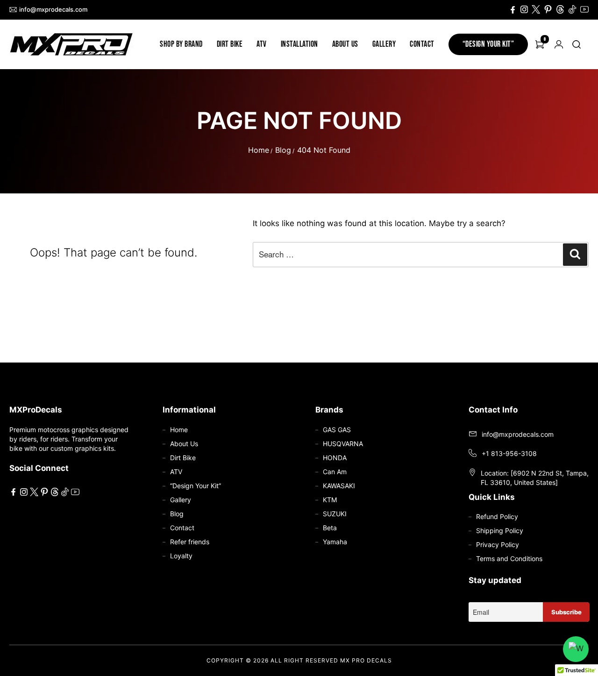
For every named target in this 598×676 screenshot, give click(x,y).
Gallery (384, 44)
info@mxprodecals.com (53, 9)
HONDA (335, 458)
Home (258, 150)
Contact (422, 44)
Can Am (335, 472)
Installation (299, 44)
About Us (345, 44)
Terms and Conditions (509, 558)
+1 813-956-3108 (509, 453)
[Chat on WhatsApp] (576, 649)
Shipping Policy (499, 530)
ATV (261, 44)
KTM (330, 500)
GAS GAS (337, 430)
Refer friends (189, 542)
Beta (330, 528)
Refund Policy (497, 516)
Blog (283, 150)
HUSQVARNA (343, 444)
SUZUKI (335, 514)
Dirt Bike (230, 44)
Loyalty (181, 556)
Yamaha (335, 542)
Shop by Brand (181, 44)
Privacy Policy (497, 544)
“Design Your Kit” (488, 44)
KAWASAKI (339, 486)
